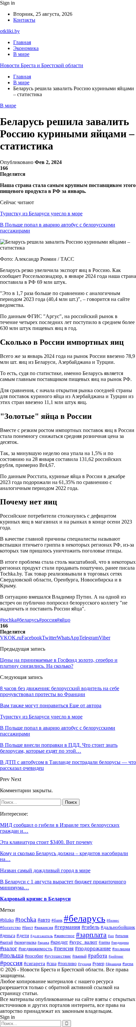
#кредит (59, 942)
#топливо (67, 963)
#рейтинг (116, 956)
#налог (8, 948)
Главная (22, 42)
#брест (27, 927)
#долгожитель (41, 936)
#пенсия (64, 948)
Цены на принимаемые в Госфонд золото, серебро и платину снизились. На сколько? (59, 663)
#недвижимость (35, 948)
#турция (84, 964)
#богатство (10, 927)
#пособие (34, 956)
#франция (113, 964)
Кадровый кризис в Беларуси (35, 899)
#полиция (121, 948)
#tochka (8, 620)
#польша (11, 955)
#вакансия (43, 927)
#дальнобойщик (118, 927)
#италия (121, 935)
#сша (51, 963)
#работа (97, 956)
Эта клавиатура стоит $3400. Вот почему (46, 842)
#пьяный (79, 956)
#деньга (7, 935)
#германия (67, 927)
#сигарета (34, 963)
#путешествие (58, 956)
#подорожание (93, 948)
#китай (6, 942)
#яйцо (63, 620)
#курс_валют (83, 942)
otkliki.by (10, 31)
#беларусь (28, 620)
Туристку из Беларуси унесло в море (41, 213)
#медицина (120, 942)
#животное (64, 935)
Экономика (26, 48)
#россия (48, 620)
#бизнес (113, 920)
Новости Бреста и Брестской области (41, 65)
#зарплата (91, 935)
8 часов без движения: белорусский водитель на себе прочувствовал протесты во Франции (59, 691)
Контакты (24, 20)
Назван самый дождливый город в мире (45, 870)
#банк (56, 920)
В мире (21, 54)
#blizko (7, 920)
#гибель (90, 927)
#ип (111, 936)
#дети (23, 935)
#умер (98, 963)
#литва (104, 942)
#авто (44, 920)
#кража (43, 942)
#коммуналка (25, 942)
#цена (127, 963)
